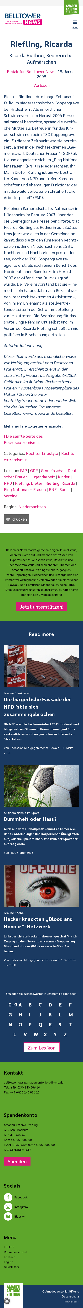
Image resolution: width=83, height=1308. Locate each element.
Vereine (11, 495)
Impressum (71, 1301)
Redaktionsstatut (15, 1252)
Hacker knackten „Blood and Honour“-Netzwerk (38, 920)
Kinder (64, 476)
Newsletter (11, 1267)
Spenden (17, 1161)
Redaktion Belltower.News (31, 71)
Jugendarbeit (43, 476)
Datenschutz (70, 1296)
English (8, 1262)
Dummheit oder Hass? (30, 816)
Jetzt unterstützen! (41, 606)
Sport (65, 489)
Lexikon (9, 1247)
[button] (7, 1301)
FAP (23, 470)
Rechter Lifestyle (42, 453)
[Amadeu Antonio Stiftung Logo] (13, 1290)
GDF (34, 470)
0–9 (11, 1004)
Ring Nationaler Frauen (25, 489)
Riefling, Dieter (28, 483)
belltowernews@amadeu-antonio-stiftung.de (34, 1082)
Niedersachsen (32, 506)
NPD (8, 483)
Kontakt (9, 1257)
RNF (53, 489)
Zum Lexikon (42, 1047)
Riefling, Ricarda (60, 483)
